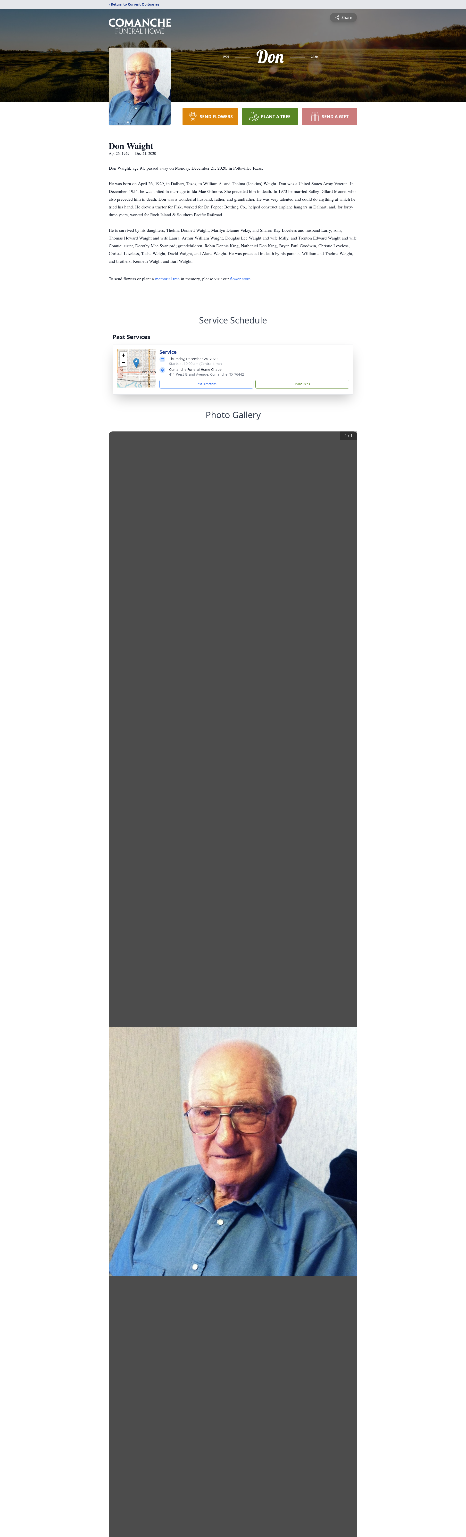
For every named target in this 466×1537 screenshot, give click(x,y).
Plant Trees (302, 384)
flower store (240, 278)
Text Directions (206, 384)
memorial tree (167, 278)
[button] (136, 363)
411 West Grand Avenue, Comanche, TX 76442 (206, 374)
